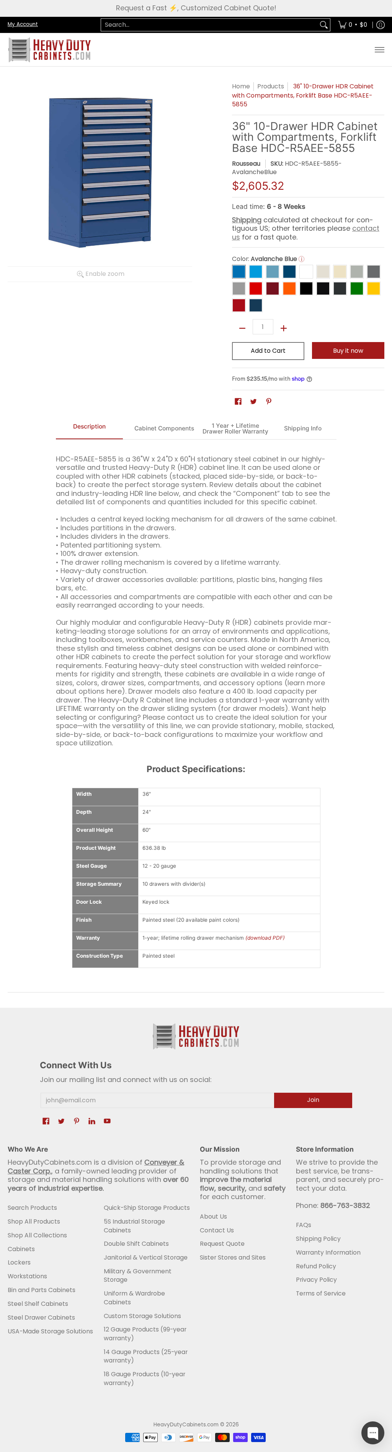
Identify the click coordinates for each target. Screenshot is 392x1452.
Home (241, 86)
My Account (23, 24)
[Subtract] (242, 328)
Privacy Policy (316, 1279)
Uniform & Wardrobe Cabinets (134, 1298)
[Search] (324, 25)
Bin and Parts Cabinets (41, 1290)
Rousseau (246, 163)
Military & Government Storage (138, 1275)
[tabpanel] (196, 597)
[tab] (89, 429)
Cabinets (21, 1249)
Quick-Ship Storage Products (147, 1207)
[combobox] (209, 25)
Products (270, 86)
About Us (213, 1216)
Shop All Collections (37, 1235)
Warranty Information (328, 1252)
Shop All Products (34, 1221)
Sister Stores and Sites (233, 1257)
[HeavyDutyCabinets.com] (50, 49)
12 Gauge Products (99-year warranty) (145, 1334)
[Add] (283, 328)
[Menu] (379, 49)
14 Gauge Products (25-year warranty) (146, 1356)
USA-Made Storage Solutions (50, 1331)
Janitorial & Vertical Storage (146, 1257)
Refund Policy (316, 1266)
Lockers (19, 1262)
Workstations (27, 1276)
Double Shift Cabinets (136, 1243)
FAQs (303, 1225)
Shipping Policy (318, 1238)
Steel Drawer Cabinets (41, 1317)
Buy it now (348, 350)
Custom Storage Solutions (142, 1316)
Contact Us (217, 1230)
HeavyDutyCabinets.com (186, 1424)
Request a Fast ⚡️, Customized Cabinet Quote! (196, 8)
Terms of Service (321, 1293)
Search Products (32, 1207)
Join (313, 1099)
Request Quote (222, 1243)
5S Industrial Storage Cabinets (134, 1226)
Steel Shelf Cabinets (38, 1303)
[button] (238, 402)
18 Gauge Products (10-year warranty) (144, 1378)
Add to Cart (268, 350)
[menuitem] (352, 25)
